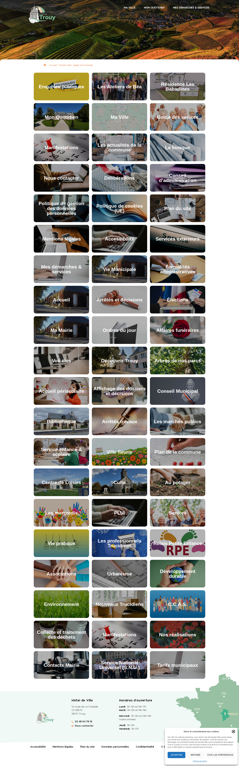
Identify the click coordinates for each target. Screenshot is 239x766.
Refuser (195, 755)
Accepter (176, 755)
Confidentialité (145, 747)
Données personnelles (115, 747)
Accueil (53, 65)
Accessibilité (38, 747)
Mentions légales (63, 747)
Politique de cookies (200, 761)
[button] (233, 731)
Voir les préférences (220, 755)
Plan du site (87, 747)
